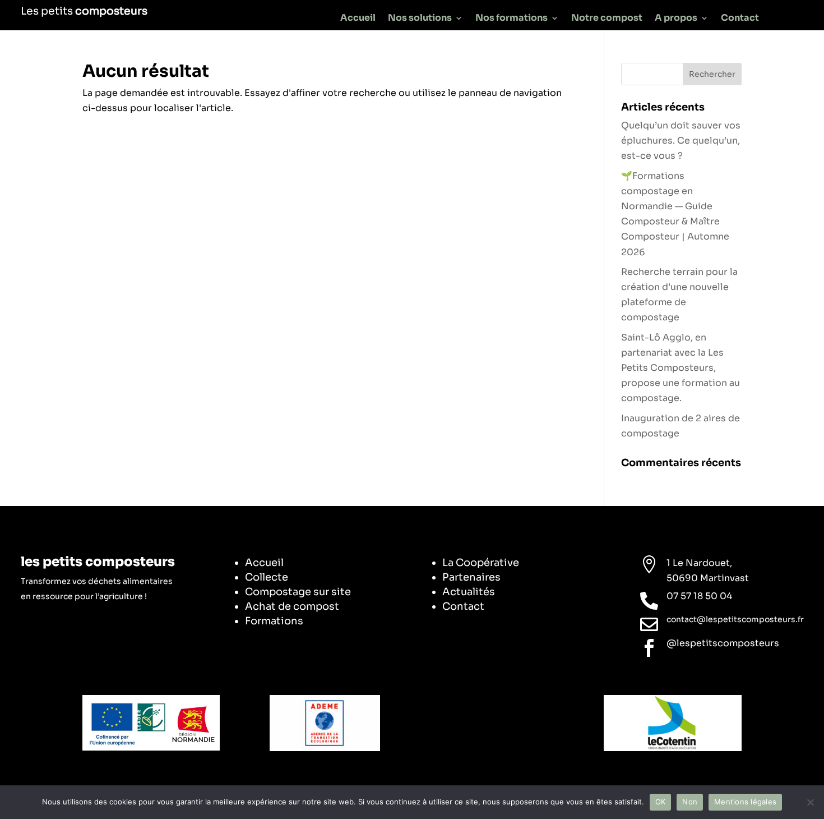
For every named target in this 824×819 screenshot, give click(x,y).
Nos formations (511, 19)
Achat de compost (292, 606)
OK (660, 801)
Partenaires (471, 577)
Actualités (468, 592)
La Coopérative (480, 562)
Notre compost (606, 19)
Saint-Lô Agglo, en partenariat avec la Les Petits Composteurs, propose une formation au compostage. (680, 368)
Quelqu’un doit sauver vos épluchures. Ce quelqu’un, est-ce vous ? (680, 140)
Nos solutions (420, 19)
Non (689, 801)
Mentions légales (745, 801)
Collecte (266, 577)
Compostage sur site (298, 592)
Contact (740, 19)
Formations (274, 621)
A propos (676, 19)
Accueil (358, 19)
